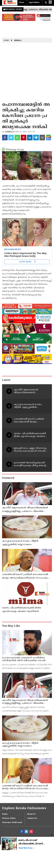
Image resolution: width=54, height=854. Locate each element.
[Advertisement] (27, 73)
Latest (6, 380)
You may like (11, 626)
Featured (8, 478)
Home (6, 41)
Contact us (32, 818)
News (21, 2)
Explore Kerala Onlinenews (24, 808)
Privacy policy (9, 818)
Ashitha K (9, 132)
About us (31, 814)
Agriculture (34, 2)
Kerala (17, 41)
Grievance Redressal (12, 822)
